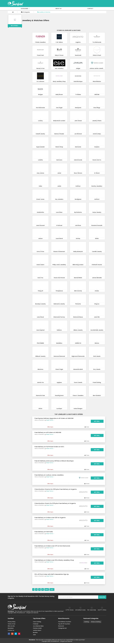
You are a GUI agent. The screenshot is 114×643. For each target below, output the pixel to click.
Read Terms (50, 420)
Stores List (61, 626)
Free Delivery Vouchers (64, 621)
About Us (58, 8)
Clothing (86, 622)
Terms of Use (11, 624)
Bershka (35, 632)
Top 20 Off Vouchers (64, 624)
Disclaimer (11, 628)
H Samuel (35, 624)
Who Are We (11, 626)
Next (46, 589)
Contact (90, 8)
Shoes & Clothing (96, 622)
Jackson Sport (37, 630)
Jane (34, 634)
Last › (51, 589)
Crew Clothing (37, 621)
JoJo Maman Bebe (38, 626)
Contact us (11, 630)
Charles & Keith (37, 628)
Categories (25, 8)
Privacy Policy (11, 621)
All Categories (26, 12)
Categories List (62, 628)
